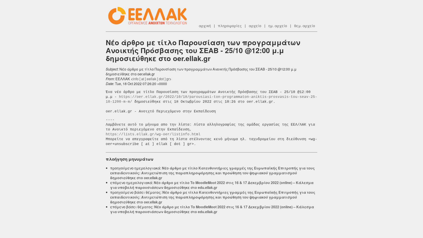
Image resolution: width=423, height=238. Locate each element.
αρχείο (255, 25)
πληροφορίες (230, 25)
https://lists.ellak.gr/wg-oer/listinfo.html (153, 134)
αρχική (205, 25)
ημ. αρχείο (277, 25)
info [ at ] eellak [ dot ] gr (151, 78)
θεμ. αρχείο (304, 25)
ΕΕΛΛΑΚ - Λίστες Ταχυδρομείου (150, 15)
